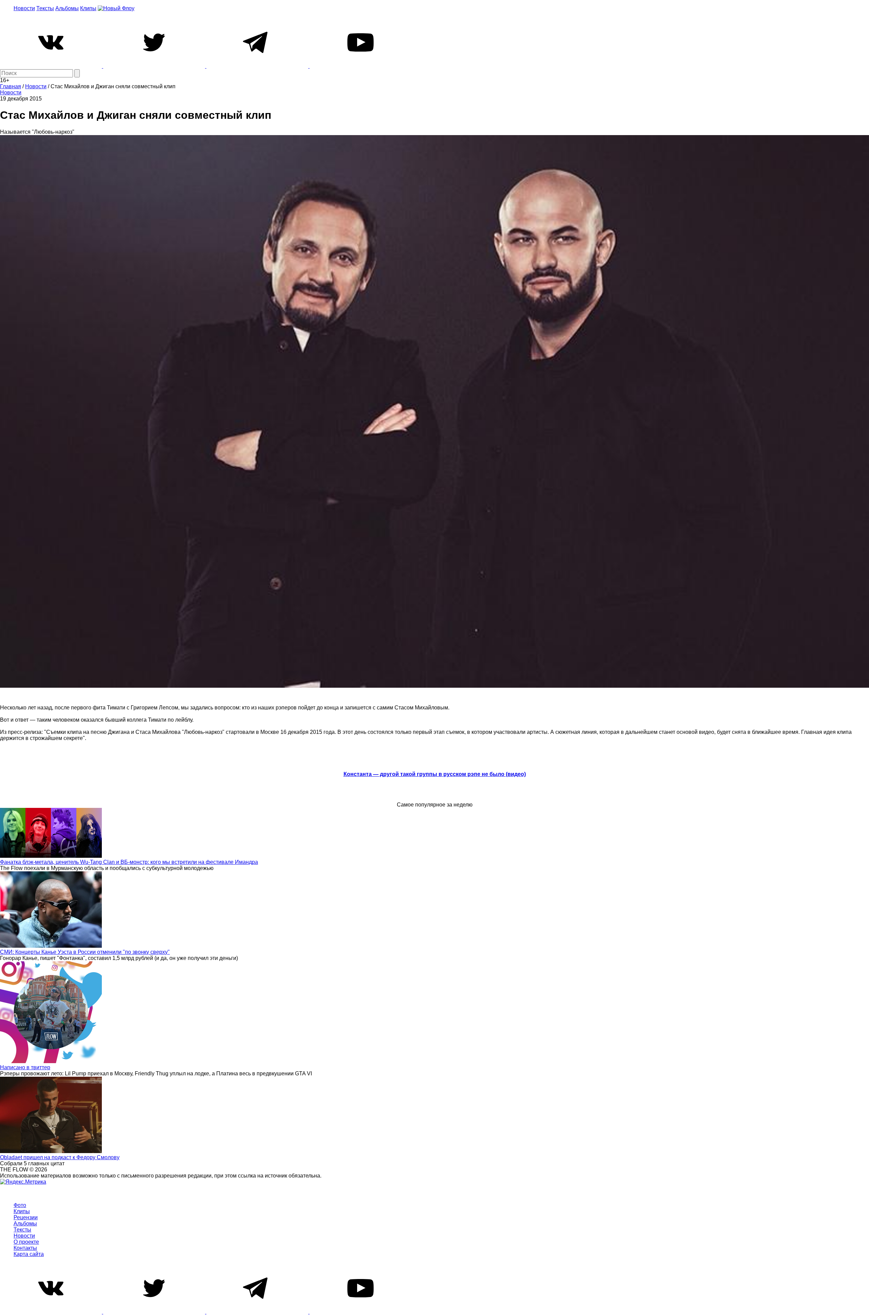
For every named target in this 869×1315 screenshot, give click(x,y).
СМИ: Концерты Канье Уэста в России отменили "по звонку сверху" (85, 952)
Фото (20, 1205)
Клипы (88, 8)
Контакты (25, 1248)
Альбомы (67, 8)
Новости (24, 8)
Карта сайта (29, 1254)
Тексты (45, 8)
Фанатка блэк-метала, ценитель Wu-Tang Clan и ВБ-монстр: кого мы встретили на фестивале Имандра (129, 862)
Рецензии (26, 1217)
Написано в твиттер (25, 1067)
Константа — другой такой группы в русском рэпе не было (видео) (435, 774)
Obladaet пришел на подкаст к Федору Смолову (59, 1157)
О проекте (26, 1242)
